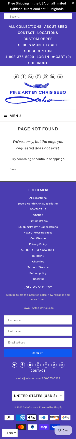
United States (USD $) (36, 396)
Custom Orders (38, 220)
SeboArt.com (30, 407)
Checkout (38, 63)
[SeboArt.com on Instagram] (45, 76)
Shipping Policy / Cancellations (38, 226)
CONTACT (26, 33)
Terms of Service (38, 267)
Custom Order (38, 39)
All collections (38, 197)
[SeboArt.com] (38, 93)
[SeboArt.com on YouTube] (30, 76)
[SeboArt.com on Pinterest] (38, 76)
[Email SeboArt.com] (60, 76)
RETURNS (38, 255)
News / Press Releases (38, 232)
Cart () (63, 57)
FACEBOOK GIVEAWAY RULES (38, 249)
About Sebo (55, 26)
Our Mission (38, 238)
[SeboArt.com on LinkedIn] (52, 76)
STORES (38, 215)
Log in (43, 57)
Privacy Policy (38, 244)
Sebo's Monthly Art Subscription (38, 45)
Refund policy (38, 273)
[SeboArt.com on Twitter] (16, 76)
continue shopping (49, 159)
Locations (47, 33)
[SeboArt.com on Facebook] (23, 76)
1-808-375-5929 (19, 57)
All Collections (25, 26)
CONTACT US (38, 209)
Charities (38, 261)
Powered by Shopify (50, 407)
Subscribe (38, 278)
